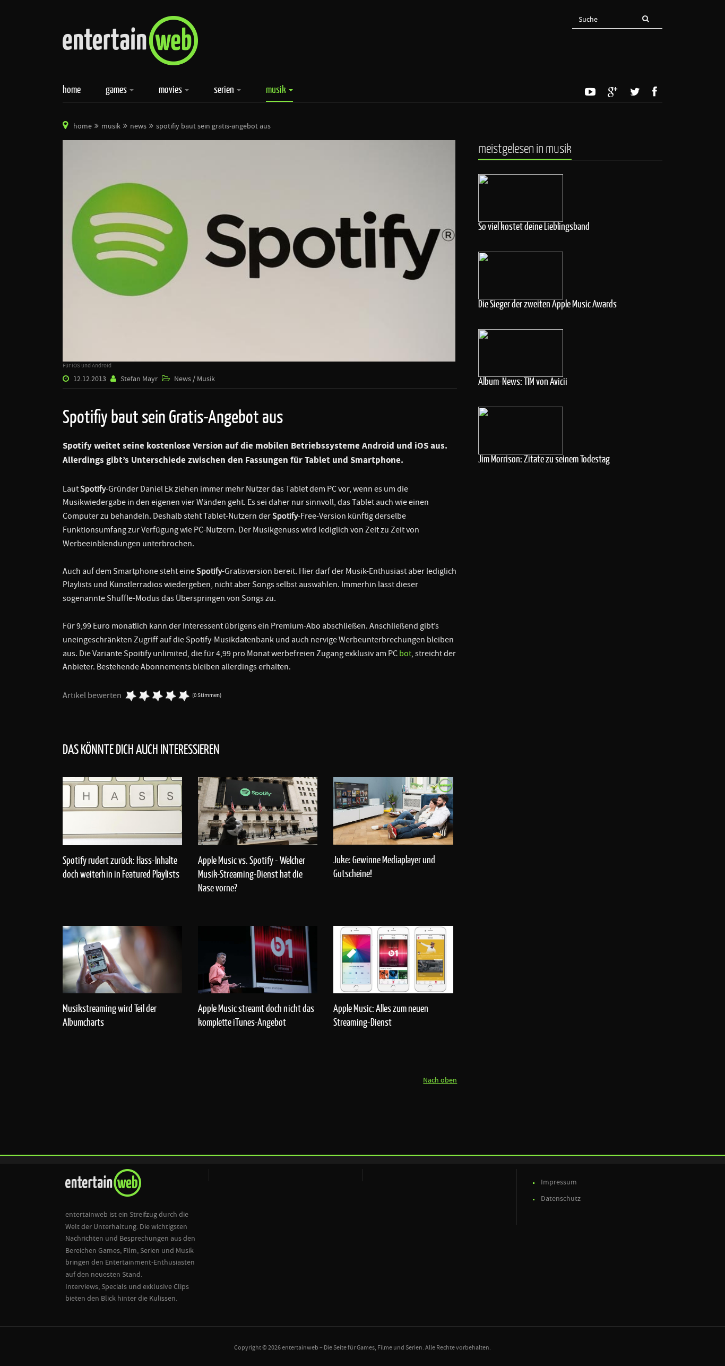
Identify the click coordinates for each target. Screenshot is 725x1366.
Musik (277, 89)
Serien (225, 89)
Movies (171, 89)
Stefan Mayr (139, 379)
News (138, 126)
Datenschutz (561, 1199)
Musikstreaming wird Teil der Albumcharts (110, 1015)
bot (405, 653)
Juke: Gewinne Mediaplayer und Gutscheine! (384, 866)
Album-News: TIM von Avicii (522, 381)
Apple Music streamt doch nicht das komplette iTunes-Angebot (256, 1015)
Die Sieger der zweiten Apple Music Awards (547, 303)
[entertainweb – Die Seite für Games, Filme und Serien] (130, 40)
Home (72, 89)
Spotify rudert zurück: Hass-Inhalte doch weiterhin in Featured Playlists (121, 867)
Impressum (559, 1182)
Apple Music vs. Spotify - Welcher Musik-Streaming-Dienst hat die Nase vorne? (251, 874)
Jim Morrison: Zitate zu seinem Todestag (544, 458)
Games (117, 89)
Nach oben (440, 1080)
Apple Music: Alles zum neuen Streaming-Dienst (380, 1015)
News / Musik (194, 379)
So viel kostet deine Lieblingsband (534, 226)
